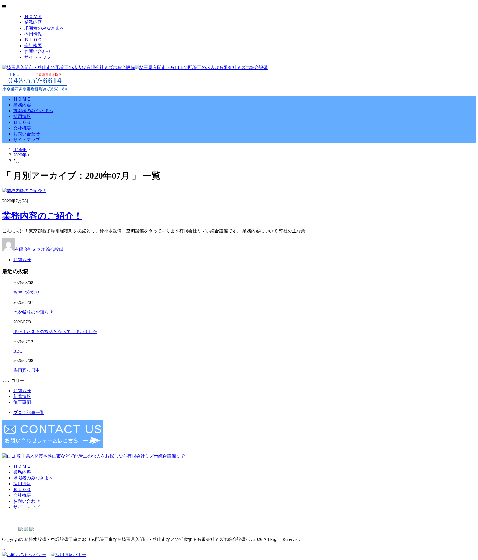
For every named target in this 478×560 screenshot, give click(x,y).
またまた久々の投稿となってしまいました (55, 331)
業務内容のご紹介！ (42, 216)
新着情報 (22, 396)
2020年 (20, 155)
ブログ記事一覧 (28, 412)
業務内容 (33, 22)
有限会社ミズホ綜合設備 (39, 249)
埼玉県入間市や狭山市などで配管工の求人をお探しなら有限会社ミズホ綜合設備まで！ (102, 456)
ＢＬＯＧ (33, 39)
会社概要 (33, 45)
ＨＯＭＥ (33, 16)
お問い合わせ (37, 51)
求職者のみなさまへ (44, 28)
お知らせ (22, 259)
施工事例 (22, 402)
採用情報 (33, 34)
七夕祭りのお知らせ (33, 312)
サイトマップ (37, 57)
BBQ (18, 351)
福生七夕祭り (26, 292)
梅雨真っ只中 (26, 370)
